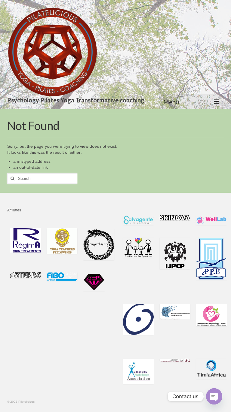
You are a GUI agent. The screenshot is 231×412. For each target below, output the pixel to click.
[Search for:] (42, 178)
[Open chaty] (214, 396)
